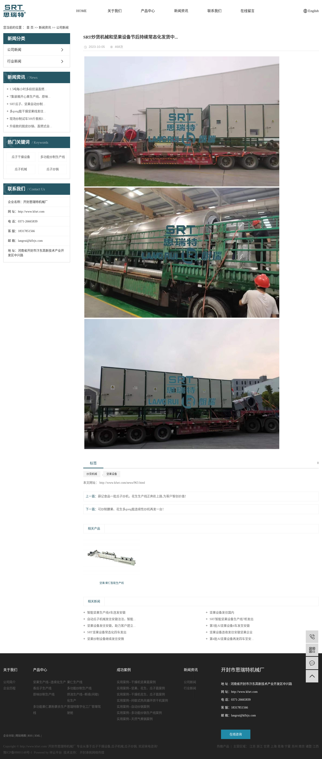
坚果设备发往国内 (221, 612)
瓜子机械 (21, 169)
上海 (274, 746)
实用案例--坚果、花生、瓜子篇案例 (141, 688)
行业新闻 (14, 61)
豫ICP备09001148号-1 (17, 752)
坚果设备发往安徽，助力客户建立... (111, 625)
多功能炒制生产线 (52, 157)
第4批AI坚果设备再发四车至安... (231, 639)
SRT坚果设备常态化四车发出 (106, 632)
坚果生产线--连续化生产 (49, 682)
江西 (316, 746)
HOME (81, 11)
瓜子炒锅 (52, 169)
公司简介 (9, 682)
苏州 (295, 746)
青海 (281, 746)
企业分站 (8, 735)
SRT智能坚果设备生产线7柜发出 (231, 619)
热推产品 (223, 746)
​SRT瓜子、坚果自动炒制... (27, 104)
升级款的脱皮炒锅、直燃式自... (31, 126)
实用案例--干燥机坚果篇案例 (136, 682)
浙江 (260, 746)
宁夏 (288, 746)
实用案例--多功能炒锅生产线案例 (139, 712)
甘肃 (267, 746)
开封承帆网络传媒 (92, 752)
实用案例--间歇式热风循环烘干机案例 (142, 700)
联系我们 (214, 11)
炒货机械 (92, 474)
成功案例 (124, 670)
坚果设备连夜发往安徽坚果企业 (231, 632)
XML (37, 735)
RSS (30, 735)
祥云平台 (56, 752)
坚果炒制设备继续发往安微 (105, 639)
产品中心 (148, 11)
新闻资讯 (181, 11)
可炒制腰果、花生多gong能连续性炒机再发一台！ (131, 509)
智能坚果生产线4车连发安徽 (106, 612)
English (313, 11)
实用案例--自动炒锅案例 (133, 706)
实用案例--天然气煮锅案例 (135, 719)
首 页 (30, 27)
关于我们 (115, 11)
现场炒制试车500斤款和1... (28, 118)
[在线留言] (312, 663)
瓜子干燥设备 (21, 157)
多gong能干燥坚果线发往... (28, 111)
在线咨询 (236, 734)
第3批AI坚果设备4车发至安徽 (229, 625)
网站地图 (21, 735)
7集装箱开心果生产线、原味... (30, 96)
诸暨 (309, 746)
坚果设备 (111, 474)
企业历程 (9, 688)
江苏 (252, 746)
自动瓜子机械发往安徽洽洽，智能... (111, 619)
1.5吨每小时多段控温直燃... (28, 89)
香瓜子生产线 (42, 688)
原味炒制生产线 (44, 694)
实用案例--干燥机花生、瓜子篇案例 (141, 694)
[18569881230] (312, 636)
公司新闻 (62, 27)
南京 (302, 746)
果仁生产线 (74, 682)
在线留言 (248, 11)
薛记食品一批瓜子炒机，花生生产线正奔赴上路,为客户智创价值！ (143, 496)
